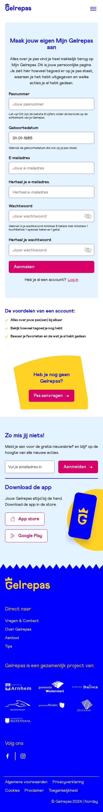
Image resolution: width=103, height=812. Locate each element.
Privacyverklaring (68, 782)
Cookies (12, 790)
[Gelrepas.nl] (27, 583)
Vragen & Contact (22, 621)
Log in (73, 280)
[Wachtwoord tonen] (88, 216)
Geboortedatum (23, 128)
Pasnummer (19, 94)
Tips (8, 646)
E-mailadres (19, 158)
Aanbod (12, 638)
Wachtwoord (20, 206)
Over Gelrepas (18, 629)
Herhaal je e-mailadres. (29, 182)
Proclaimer (34, 790)
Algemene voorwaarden (26, 782)
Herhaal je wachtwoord (30, 240)
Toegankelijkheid (63, 790)
